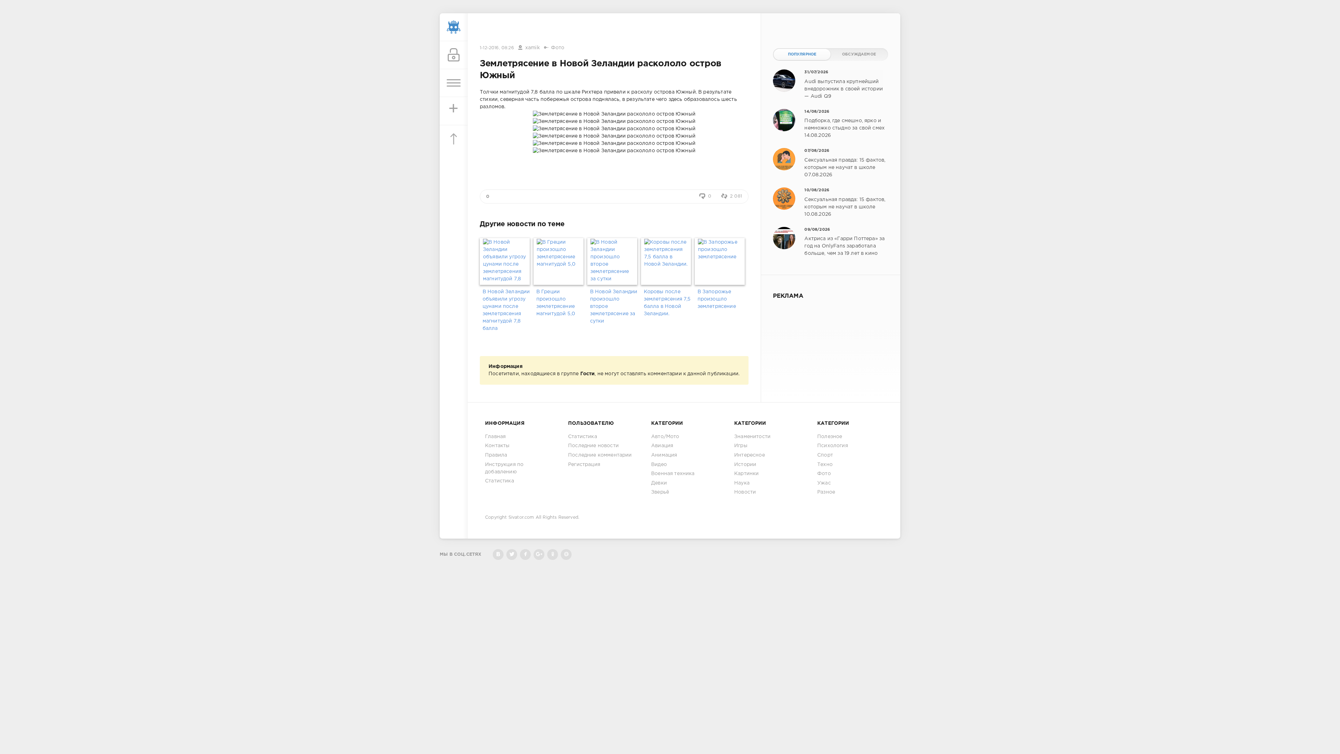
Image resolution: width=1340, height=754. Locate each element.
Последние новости (593, 446)
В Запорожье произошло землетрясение (717, 299)
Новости (745, 492)
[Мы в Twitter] (511, 554)
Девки (659, 483)
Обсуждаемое (859, 54)
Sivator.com (521, 517)
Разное (826, 492)
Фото (558, 48)
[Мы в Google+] (539, 554)
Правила (496, 455)
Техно (825, 465)
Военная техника (673, 474)
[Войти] (454, 55)
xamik (532, 48)
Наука (742, 483)
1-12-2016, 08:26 (497, 48)
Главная (495, 437)
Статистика (499, 481)
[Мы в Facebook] (525, 554)
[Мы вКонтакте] (498, 554)
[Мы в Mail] (566, 554)
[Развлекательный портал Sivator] (454, 27)
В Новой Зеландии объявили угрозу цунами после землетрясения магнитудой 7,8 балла (506, 310)
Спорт (825, 455)
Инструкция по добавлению (504, 468)
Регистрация (584, 465)
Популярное (802, 54)
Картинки (746, 474)
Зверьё (660, 492)
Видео (659, 465)
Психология (832, 446)
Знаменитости (752, 437)
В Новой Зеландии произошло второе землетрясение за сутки (614, 306)
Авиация (662, 446)
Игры (740, 446)
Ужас (824, 483)
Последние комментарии (600, 455)
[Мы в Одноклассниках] (552, 554)
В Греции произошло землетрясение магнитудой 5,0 (555, 303)
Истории (745, 465)
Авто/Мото (665, 437)
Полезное (829, 437)
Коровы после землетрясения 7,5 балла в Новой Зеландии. (667, 303)
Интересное (749, 455)
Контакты (497, 446)
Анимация (664, 455)
